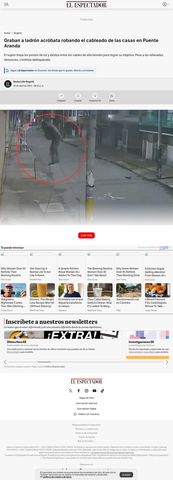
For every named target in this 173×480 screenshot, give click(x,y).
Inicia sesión (13, 352)
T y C (34, 366)
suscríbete (149, 352)
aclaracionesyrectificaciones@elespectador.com (112, 452)
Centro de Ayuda (87, 437)
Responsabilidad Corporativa (86, 425)
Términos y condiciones (86, 429)
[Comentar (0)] (95, 96)
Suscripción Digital (86, 408)
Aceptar (126, 474)
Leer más (86, 235)
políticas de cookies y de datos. (57, 477)
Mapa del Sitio (86, 397)
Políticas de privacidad (86, 433)
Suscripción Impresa (86, 403)
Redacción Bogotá (23, 81)
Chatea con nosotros (88, 414)
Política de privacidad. (55, 366)
